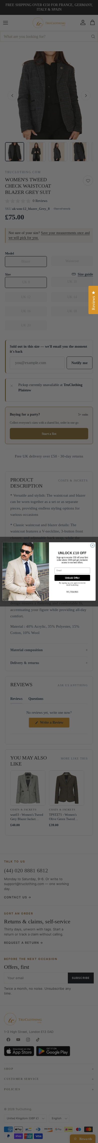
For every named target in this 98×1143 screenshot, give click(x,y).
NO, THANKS (72, 592)
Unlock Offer (72, 577)
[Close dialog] (92, 545)
